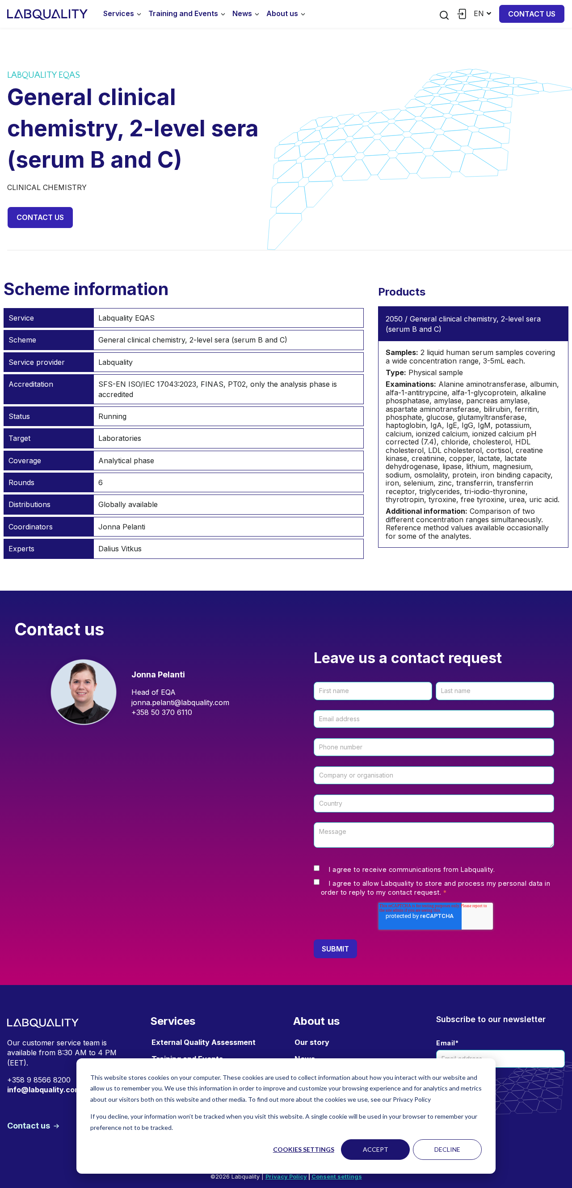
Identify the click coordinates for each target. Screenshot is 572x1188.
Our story (311, 1042)
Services (118, 13)
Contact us (531, 13)
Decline (447, 1149)
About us (282, 13)
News (242, 13)
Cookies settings (303, 1149)
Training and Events (183, 13)
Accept (375, 1149)
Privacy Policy (286, 1176)
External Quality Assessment (203, 1042)
